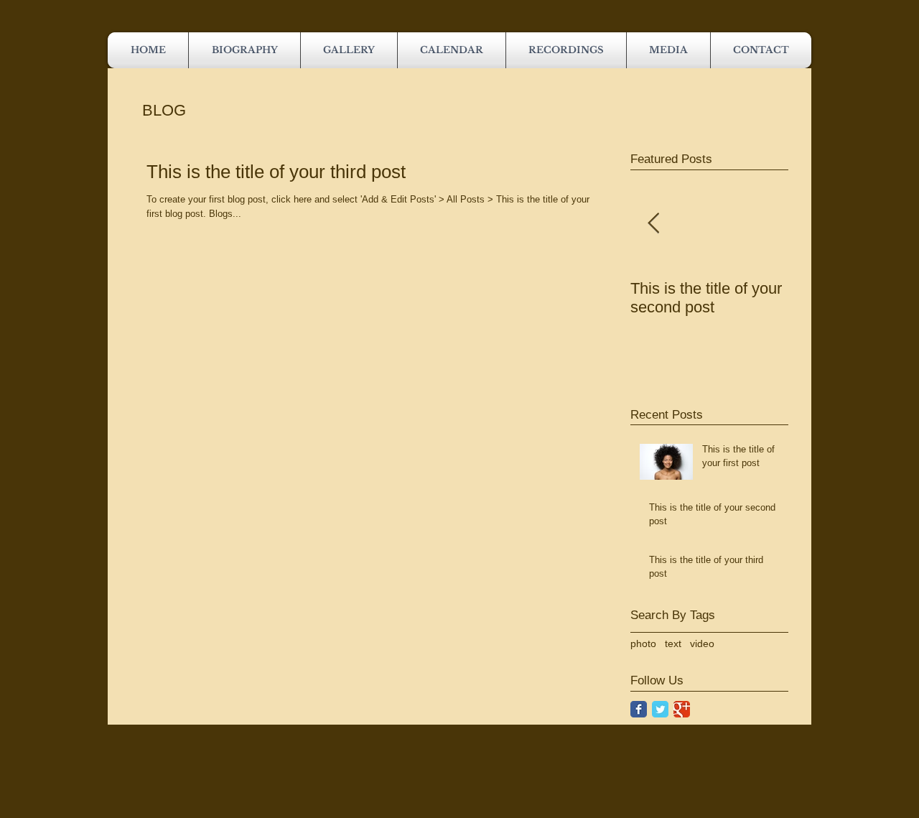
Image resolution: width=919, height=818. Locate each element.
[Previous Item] (653, 224)
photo (643, 643)
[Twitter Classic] (660, 709)
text (673, 643)
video (702, 643)
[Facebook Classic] (638, 709)
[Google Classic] (681, 709)
